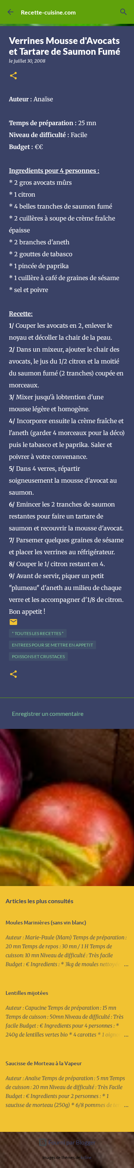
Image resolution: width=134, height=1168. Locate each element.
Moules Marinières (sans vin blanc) (46, 922)
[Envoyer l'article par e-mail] (13, 625)
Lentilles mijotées (27, 992)
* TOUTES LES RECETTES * (38, 633)
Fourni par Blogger (71, 1142)
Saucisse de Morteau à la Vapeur (44, 1063)
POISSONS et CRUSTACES (38, 656)
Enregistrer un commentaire (47, 713)
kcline (86, 1157)
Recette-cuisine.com (48, 12)
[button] (13, 76)
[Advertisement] (67, 807)
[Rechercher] (123, 12)
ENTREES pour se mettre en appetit (52, 645)
